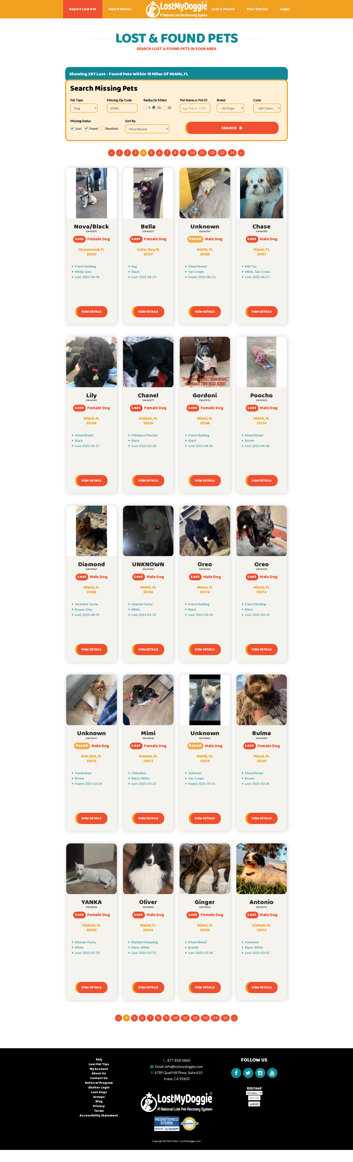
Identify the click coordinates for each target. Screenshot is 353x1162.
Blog (99, 1101)
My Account (99, 1069)
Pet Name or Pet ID (193, 100)
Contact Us (99, 1078)
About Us (99, 1073)
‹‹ (112, 153)
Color (257, 100)
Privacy (99, 1106)
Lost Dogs (99, 1092)
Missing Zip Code (119, 100)
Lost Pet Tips (99, 1064)
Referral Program (99, 1082)
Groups (99, 1097)
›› (241, 153)
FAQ (99, 1059)
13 (222, 153)
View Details (91, 311)
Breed (221, 100)
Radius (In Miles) (155, 100)
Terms (99, 1110)
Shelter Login (98, 1087)
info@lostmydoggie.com (184, 1066)
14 (232, 153)
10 (192, 153)
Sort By (130, 121)
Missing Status (80, 121)
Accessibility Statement (99, 1115)
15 (225, 1018)
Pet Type (76, 100)
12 (212, 153)
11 (202, 153)
